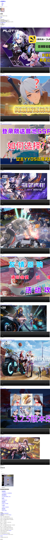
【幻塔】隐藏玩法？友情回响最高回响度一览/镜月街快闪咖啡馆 (8, 256)
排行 (2, 4)
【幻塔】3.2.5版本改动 (3, 388)
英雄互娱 (7, 513)
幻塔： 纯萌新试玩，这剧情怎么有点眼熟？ (6, 75)
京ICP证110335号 (5, 534)
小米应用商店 (2, 513)
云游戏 (3, 3)
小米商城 (5, 513)
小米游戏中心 (3, 1)
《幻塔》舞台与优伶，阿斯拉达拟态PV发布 (6, 172)
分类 (2, 5)
